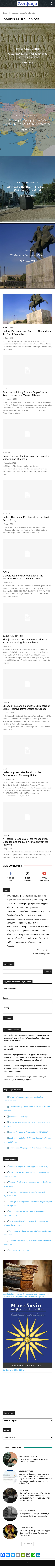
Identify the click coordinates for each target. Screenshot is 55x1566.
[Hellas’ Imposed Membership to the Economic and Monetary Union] (27, 750)
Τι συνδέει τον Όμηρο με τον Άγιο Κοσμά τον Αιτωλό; (33, 1460)
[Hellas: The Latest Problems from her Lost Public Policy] (27, 495)
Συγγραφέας (13, 13)
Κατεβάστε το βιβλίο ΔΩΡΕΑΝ (14, 1370)
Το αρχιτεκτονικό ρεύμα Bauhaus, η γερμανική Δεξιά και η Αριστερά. (34, 1515)
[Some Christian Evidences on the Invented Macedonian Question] (27, 434)
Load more (26, 1544)
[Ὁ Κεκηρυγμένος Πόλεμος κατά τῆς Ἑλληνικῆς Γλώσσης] (27, 56)
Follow (28, 872)
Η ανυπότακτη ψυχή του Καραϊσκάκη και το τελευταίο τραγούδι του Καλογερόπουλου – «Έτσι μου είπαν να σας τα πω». (26, 1038)
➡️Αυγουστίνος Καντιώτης (17, 1116)
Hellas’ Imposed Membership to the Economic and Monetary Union (22, 774)
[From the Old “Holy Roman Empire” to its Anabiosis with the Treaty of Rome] (27, 370)
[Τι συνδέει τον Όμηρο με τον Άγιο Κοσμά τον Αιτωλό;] (10, 1459)
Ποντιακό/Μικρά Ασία (27, 116)
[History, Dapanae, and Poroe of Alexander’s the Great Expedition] (27, 309)
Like (10, 872)
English (6, 389)
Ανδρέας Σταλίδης (26, 1471)
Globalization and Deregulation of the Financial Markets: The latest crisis (23, 577)
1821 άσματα (23, 1490)
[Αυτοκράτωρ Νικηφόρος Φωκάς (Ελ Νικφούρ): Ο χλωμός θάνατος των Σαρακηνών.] (10, 1531)
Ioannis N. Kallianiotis (27, 49)
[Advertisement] (22, 1389)
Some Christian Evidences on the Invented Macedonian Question (26, 457)
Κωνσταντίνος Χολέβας (28, 1456)
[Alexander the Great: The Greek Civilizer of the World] (27, 189)
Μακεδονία (28, 251)
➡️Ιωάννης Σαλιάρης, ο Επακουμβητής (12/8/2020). (27, 1132)
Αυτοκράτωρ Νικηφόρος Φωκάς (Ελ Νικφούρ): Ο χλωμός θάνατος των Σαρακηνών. (34, 1533)
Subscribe (44, 872)
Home (5, 13)
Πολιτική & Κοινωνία (27, 1511)
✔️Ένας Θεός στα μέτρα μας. (18, 1250)
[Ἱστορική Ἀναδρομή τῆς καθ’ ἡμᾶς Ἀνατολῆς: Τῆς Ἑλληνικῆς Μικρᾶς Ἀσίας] (27, 122)
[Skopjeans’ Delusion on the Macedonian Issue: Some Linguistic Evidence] (27, 618)
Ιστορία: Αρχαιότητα (27, 182)
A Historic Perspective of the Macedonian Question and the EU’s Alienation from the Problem (25, 842)
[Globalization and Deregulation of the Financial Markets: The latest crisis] (27, 554)
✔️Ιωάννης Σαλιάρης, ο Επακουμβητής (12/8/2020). (27, 1166)
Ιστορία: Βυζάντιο (26, 1527)
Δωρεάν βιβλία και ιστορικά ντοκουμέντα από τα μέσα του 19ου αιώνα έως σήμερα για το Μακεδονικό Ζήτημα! (26, 1295)
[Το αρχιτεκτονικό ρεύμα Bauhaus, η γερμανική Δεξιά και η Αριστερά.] (10, 1513)
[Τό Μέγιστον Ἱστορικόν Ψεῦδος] (27, 256)
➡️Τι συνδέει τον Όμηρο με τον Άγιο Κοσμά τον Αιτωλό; (29, 1148)
